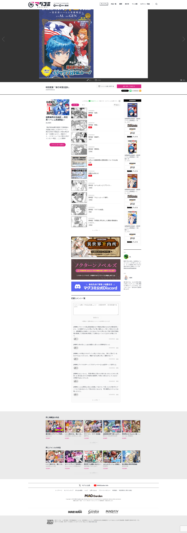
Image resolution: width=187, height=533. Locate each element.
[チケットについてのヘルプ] (119, 101)
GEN (49, 123)
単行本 (127, 4)
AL (47, 123)
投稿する (96, 317)
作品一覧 (113, 4)
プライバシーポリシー (104, 490)
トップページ (58, 490)
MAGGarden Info (102, 485)
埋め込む (136, 90)
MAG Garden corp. (79, 499)
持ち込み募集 (78, 490)
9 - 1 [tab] (83, 104)
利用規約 (114, 490)
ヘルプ (86, 490)
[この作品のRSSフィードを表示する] (140, 91)
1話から (117, 104)
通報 (117, 339)
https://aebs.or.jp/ (93, 521)
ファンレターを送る (57, 144)
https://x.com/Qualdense (130, 268)
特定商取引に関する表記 (125, 490)
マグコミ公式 (86, 485)
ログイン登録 (145, 4)
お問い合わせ (93, 490)
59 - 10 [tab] (75, 104)
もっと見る (95, 230)
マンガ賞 (134, 4)
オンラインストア (68, 490)
